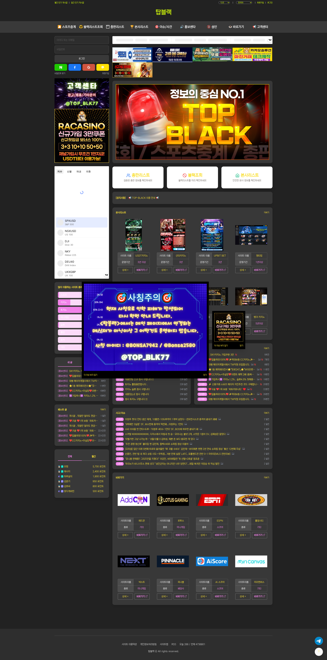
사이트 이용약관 (129, 644)
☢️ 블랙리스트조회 (91, 27)
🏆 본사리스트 (139, 27)
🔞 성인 (212, 27)
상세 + (125, 270)
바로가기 (141, 270)
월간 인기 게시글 (60, 3)
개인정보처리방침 (148, 644)
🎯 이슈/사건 (163, 27)
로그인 (269, 3)
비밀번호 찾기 (59, 73)
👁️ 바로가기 (236, 27)
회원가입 (260, 3)
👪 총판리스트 (115, 27)
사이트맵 (164, 644)
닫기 (205, 375)
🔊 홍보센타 (188, 27)
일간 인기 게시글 (77, 3)
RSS (174, 644)
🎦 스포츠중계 (67, 27)
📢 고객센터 (260, 27)
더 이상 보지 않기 (90, 375)
